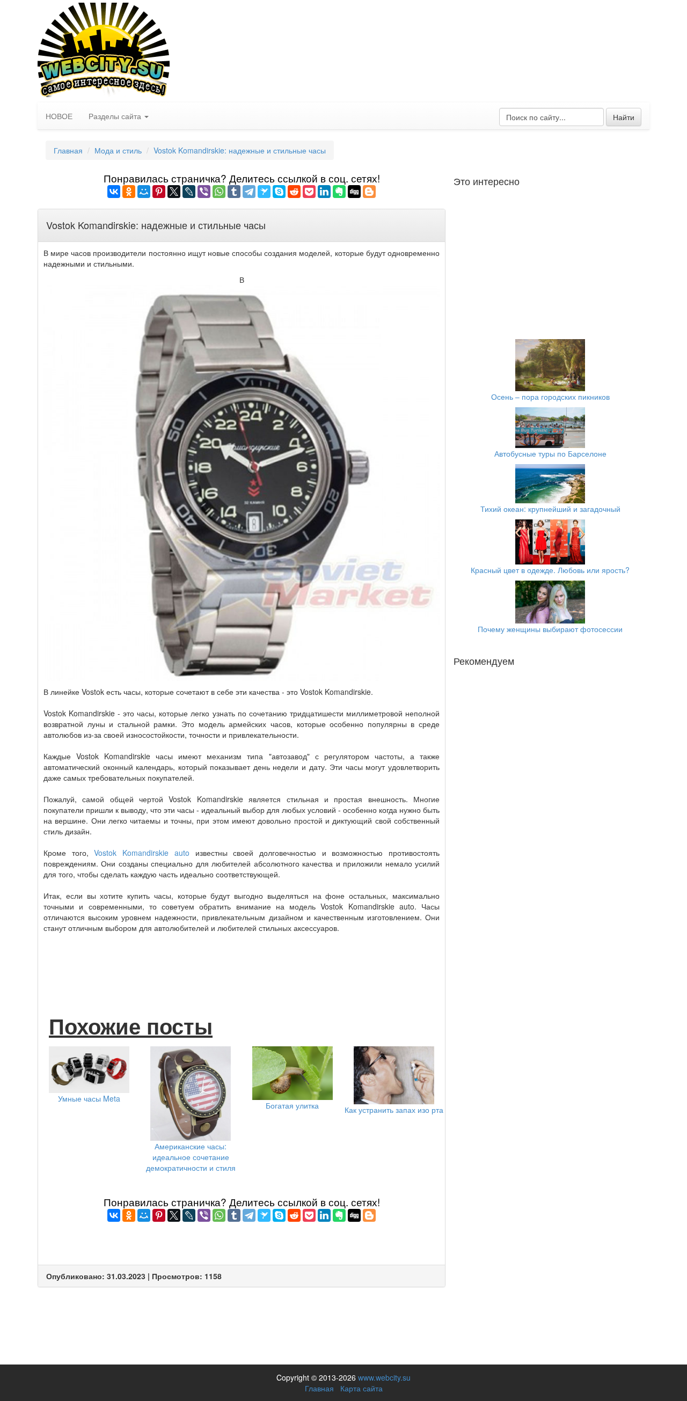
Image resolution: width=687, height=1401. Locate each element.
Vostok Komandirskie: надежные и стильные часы (240, 150)
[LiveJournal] (188, 191)
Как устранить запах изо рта (394, 1109)
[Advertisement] (241, 962)
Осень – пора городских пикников (550, 396)
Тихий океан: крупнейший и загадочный (550, 508)
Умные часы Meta (89, 1098)
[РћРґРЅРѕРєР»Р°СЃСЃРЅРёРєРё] (128, 191)
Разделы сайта (116, 116)
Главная (68, 150)
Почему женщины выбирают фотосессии (550, 629)
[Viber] (204, 191)
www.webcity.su (384, 1377)
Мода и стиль (118, 150)
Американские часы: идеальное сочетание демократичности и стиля (191, 1157)
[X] (173, 191)
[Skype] (279, 191)
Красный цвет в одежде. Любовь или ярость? (550, 569)
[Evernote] (339, 191)
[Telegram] (249, 191)
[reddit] (294, 191)
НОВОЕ (59, 116)
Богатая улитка (292, 1105)
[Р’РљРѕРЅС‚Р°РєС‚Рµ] (113, 191)
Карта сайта (361, 1388)
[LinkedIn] (324, 191)
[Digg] (354, 191)
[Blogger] (369, 191)
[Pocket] (309, 191)
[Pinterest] (158, 191)
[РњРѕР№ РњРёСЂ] (143, 191)
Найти (623, 117)
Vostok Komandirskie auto (141, 852)
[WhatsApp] (219, 191)
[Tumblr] (234, 191)
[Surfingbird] (264, 191)
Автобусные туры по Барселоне (550, 453)
